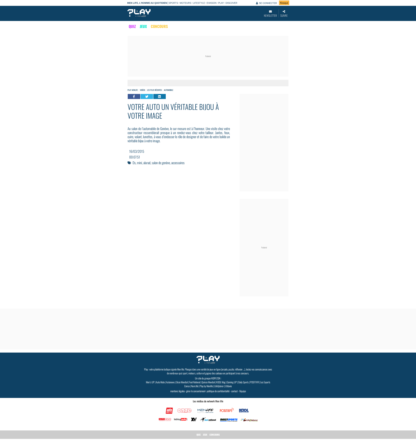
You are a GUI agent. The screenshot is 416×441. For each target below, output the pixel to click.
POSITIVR (254, 382)
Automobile (168, 90)
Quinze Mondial (208, 382)
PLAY (221, 3)
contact (234, 391)
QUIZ (132, 26)
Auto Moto (160, 382)
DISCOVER (231, 3)
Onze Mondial (182, 382)
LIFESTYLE (199, 3)
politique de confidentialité (218, 391)
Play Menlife (133, 90)
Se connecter (268, 3)
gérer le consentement (195, 391)
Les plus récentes (154, 90)
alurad (146, 162)
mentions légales (177, 391)
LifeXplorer (219, 386)
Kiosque (284, 2)
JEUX (143, 26)
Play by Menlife (206, 386)
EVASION (211, 3)
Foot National (194, 382)
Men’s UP (150, 382)
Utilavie (228, 386)
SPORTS (173, 3)
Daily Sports (243, 382)
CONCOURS (159, 26)
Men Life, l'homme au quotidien (147, 3)
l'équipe (242, 391)
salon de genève (161, 162)
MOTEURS (185, 3)
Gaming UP (232, 382)
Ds (134, 162)
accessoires (178, 162)
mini (139, 162)
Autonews (170, 382)
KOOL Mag (220, 382)
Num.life (194, 386)
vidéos (142, 90)
